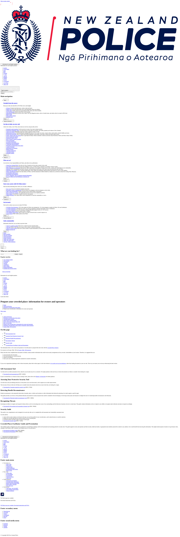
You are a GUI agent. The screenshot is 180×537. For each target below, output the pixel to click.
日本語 (5, 78)
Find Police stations (10, 211)
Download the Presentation (9, 431)
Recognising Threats (10, 340)
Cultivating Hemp (10, 152)
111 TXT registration (10, 210)
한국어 (5, 80)
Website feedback (10, 490)
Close (5, 118)
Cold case (8, 227)
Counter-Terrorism (10, 146)
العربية (4, 74)
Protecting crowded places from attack (14, 145)
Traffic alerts (9, 110)
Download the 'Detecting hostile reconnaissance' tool (15, 398)
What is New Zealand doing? (9, 320)
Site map (5, 516)
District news (9, 109)
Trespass (5, 263)
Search (2, 91)
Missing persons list (10, 229)
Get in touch (6, 202)
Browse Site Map (6, 271)
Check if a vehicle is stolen (12, 225)
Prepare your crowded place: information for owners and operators (18, 324)
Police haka (8, 465)
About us (6, 157)
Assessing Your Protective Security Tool (14, 336)
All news (8, 108)
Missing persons (9, 149)
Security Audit (9, 343)
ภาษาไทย (5, 83)
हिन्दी (4, 72)
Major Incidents (6, 234)
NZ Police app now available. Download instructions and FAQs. (15, 505)
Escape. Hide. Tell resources (9, 326)
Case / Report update (8, 259)
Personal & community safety (12, 130)
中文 (4, 70)
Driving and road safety (11, 134)
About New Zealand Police (12, 165)
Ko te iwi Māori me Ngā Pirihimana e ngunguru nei (17, 176)
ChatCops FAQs (10, 476)
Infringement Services (11, 133)
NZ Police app (9, 117)
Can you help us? (7, 218)
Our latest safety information (12, 482)
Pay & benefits (9, 474)
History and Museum (11, 171)
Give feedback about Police (12, 212)
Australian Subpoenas (11, 150)
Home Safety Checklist (11, 484)
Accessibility (6, 515)
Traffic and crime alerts (8, 240)
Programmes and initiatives (12, 174)
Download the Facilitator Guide (10, 430)
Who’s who (8, 464)
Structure (8, 169)
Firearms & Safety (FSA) (11, 138)
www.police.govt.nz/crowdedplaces (58, 363)
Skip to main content (5, 1)
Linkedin (5, 527)
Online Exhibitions (10, 468)
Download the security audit (9, 420)
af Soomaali (6, 81)
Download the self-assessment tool (11, 374)
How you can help (7, 323)
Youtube (5, 526)
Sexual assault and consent (12, 136)
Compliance (6, 264)
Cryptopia (5, 262)
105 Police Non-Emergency (12, 207)
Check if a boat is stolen (11, 228)
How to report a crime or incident (13, 139)
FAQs (4, 517)
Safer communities (8, 221)
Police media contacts (11, 115)
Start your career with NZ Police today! (14, 184)
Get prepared (9, 475)
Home (4, 233)
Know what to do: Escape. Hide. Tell (11, 321)
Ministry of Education (41, 376)
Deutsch (5, 77)
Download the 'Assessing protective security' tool (14, 387)
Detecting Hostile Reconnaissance (13, 338)
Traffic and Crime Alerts (8, 239)
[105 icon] (4, 298)
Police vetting (6, 266)
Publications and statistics (11, 170)
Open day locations (7, 235)
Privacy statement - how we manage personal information (19, 175)
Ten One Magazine (10, 112)
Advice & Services (8, 121)
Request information (7, 267)
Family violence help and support (13, 135)
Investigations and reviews (12, 173)
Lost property (6, 261)
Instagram (5, 524)
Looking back (9, 466)
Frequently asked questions (12, 129)
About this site (6, 511)
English (5, 68)
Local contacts (9, 213)
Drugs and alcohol (10, 140)
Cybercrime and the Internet (12, 144)
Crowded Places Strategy (52, 347)
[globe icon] (2, 274)
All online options (10, 153)
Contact (5, 513)
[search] (2, 245)
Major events (9, 114)
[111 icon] (2, 298)
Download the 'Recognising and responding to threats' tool (16, 406)
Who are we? (7, 160)
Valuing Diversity (10, 195)
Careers (5, 181)
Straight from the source (10, 103)
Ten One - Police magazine (9, 241)
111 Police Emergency (11, 208)
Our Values (8, 166)
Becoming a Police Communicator (13, 190)
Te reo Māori (6, 69)
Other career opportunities (12, 191)
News (5, 100)
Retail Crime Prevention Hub (12, 483)
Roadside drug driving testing (9, 268)
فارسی (5, 76)
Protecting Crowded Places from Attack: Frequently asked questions (18, 325)
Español (5, 73)
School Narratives (7, 236)
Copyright (5, 512)
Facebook (5, 523)
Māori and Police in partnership (13, 167)
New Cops (8, 189)
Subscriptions (9, 113)
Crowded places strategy (8, 319)
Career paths (9, 473)
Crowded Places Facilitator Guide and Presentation (17, 345)
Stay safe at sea (9, 485)
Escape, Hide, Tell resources (24, 350)
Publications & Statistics (11, 480)
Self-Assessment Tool (10, 333)
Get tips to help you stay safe (11, 124)
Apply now (8, 478)
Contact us (6, 199)
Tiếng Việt (5, 84)
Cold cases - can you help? (12, 488)
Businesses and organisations (12, 143)
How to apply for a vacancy (12, 192)
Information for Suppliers (11, 148)
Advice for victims (10, 131)
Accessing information (11, 141)
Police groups (9, 194)
